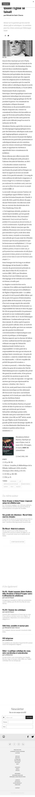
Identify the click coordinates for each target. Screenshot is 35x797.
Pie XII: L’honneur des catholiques (14, 610)
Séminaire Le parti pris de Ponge (17, 776)
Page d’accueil (17, 749)
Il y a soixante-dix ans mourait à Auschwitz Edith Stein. (16, 631)
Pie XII (12, 486)
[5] (10, 431)
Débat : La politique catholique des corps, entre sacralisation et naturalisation (16, 652)
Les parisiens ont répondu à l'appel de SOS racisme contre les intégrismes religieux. (17, 643)
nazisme (6, 486)
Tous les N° (17, 781)
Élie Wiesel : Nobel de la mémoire (13, 528)
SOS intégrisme (7, 638)
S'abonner (29, 717)
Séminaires (17, 773)
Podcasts (17, 767)
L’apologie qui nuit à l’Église (11, 484)
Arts (17, 764)
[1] (15, 66)
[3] (8, 259)
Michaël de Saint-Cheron (14, 15)
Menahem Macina (25, 484)
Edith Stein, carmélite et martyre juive (15, 625)
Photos (17, 770)
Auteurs (17, 753)
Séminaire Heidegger (17, 775)
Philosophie (17, 761)
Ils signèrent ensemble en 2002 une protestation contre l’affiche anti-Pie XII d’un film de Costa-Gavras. (16, 601)
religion (18, 486)
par (8, 597)
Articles (17, 756)
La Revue (17, 780)
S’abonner (17, 784)
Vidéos (17, 768)
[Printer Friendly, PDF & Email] (4, 737)
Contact (17, 787)
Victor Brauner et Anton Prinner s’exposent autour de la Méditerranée (17, 502)
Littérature (17, 759)
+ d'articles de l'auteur (17, 541)
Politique (17, 762)
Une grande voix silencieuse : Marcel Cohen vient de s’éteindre (17, 515)
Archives (17, 757)
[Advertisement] (17, 566)
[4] (23, 384)
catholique (13, 481)
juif (20, 481)
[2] (3, 462)
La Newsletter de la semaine (17, 751)
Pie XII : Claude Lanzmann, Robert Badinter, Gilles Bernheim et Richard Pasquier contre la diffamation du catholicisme (17, 593)
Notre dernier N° (17, 783)
